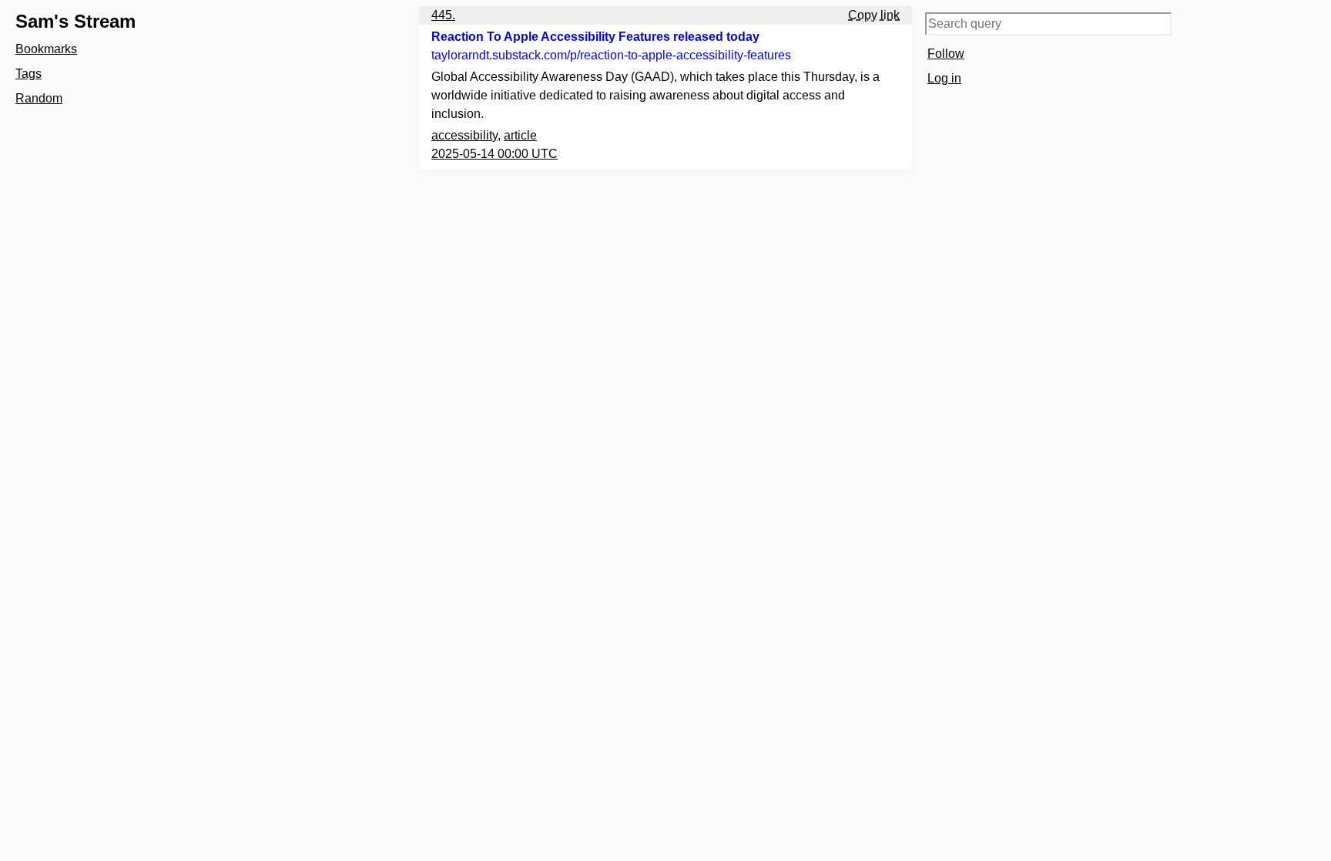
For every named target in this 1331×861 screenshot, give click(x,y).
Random (38, 98)
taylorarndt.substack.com (611, 55)
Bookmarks (46, 48)
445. (443, 15)
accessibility (464, 135)
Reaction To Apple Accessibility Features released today (595, 36)
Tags (28, 73)
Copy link (874, 15)
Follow (945, 53)
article (520, 135)
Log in (944, 78)
